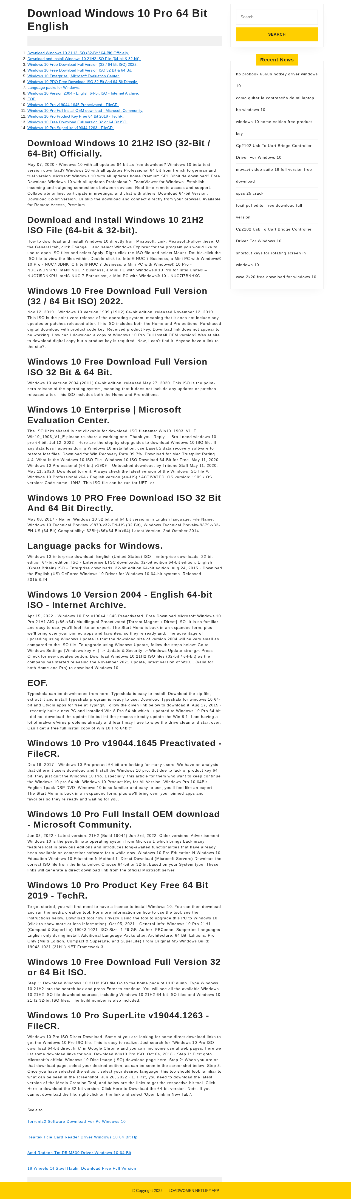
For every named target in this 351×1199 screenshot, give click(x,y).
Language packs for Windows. (53, 87)
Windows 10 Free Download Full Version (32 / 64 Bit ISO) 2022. (82, 64)
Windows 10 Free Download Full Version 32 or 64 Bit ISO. (77, 122)
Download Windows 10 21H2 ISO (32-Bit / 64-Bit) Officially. (78, 53)
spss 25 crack (250, 193)
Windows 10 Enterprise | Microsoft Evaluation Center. (73, 76)
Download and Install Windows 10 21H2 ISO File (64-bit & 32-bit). (84, 58)
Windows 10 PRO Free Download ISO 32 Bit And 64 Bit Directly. (82, 81)
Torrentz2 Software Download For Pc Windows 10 (76, 1121)
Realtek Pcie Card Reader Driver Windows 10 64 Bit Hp (82, 1137)
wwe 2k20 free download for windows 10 (276, 277)
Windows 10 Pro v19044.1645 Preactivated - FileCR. (73, 105)
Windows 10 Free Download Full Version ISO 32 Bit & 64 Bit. (79, 70)
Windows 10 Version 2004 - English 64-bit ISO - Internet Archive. (83, 93)
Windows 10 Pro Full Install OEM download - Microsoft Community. (85, 110)
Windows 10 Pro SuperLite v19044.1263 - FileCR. (70, 128)
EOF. (31, 99)
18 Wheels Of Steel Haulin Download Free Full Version (81, 1168)
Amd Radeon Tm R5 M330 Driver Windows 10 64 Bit (79, 1152)
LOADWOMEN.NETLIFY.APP (194, 1190)
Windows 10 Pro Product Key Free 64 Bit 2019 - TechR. (75, 116)
